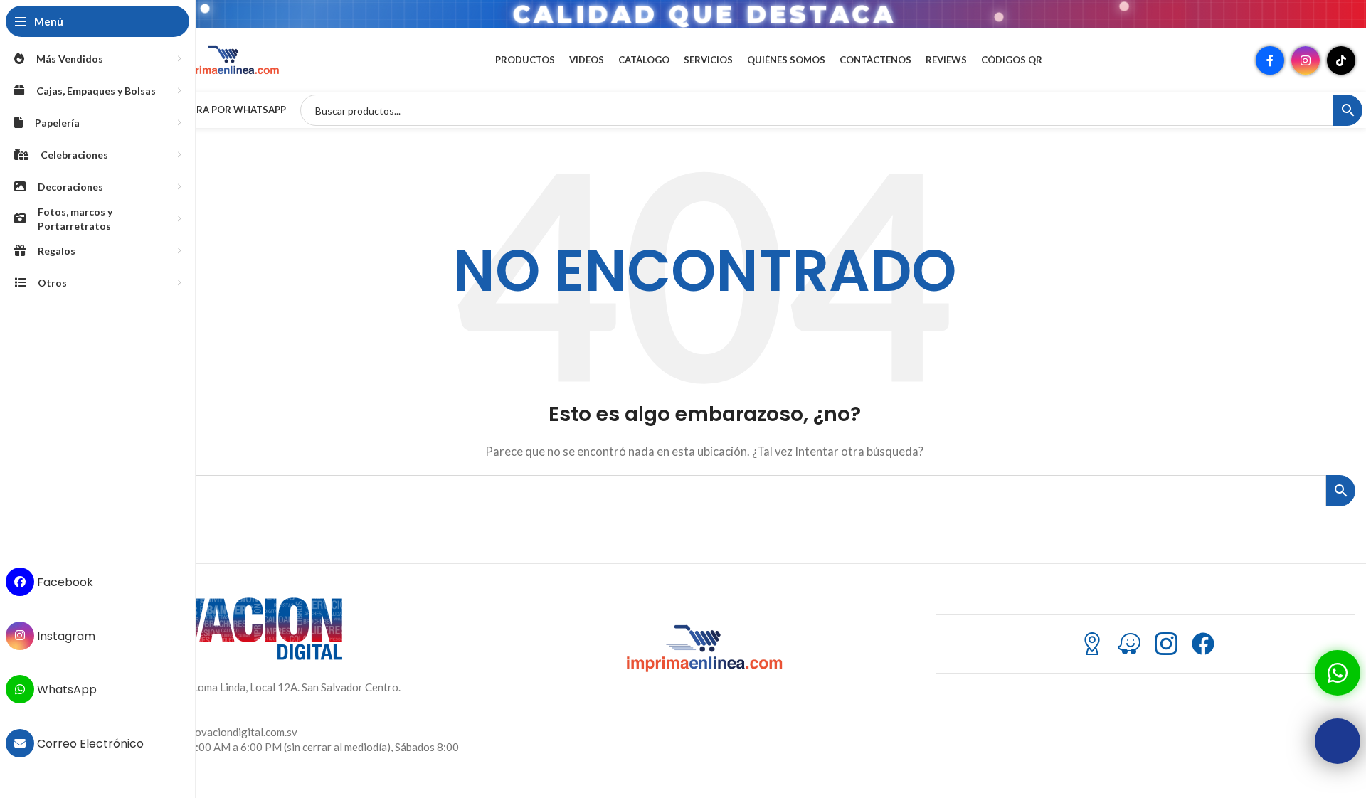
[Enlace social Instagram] (1305, 60)
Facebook (63, 582)
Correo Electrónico (89, 743)
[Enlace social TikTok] (1341, 60)
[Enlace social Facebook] (1270, 60)
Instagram (64, 635)
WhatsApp (65, 689)
